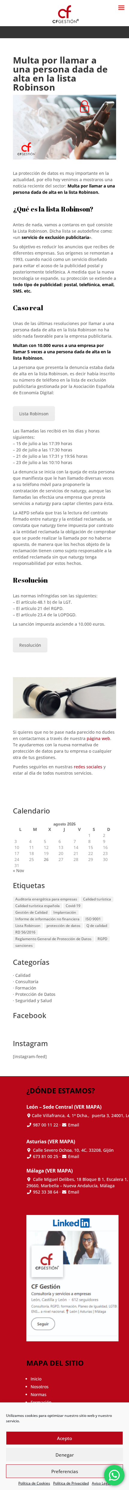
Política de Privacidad (71, 1483)
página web (98, 738)
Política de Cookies (34, 1483)
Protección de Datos (35, 994)
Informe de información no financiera (47, 919)
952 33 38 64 (45, 1192)
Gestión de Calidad (31, 912)
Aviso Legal (101, 1483)
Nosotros (40, 1386)
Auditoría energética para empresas (46, 899)
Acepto (64, 1438)
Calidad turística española (37, 905)
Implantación (64, 912)
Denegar (65, 1455)
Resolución (30, 645)
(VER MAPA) (87, 1107)
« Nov (18, 870)
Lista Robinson (34, 414)
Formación (25, 988)
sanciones (24, 945)
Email (73, 1125)
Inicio (36, 1379)
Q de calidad (96, 925)
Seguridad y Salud (33, 1000)
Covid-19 (73, 905)
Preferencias (64, 1471)
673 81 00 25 (45, 1156)
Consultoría (26, 981)
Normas (38, 1394)
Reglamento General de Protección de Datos (53, 938)
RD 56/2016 (25, 932)
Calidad (23, 975)
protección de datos (63, 925)
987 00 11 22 (45, 1125)
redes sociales (88, 767)
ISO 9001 (93, 919)
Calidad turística (97, 899)
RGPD (102, 938)
